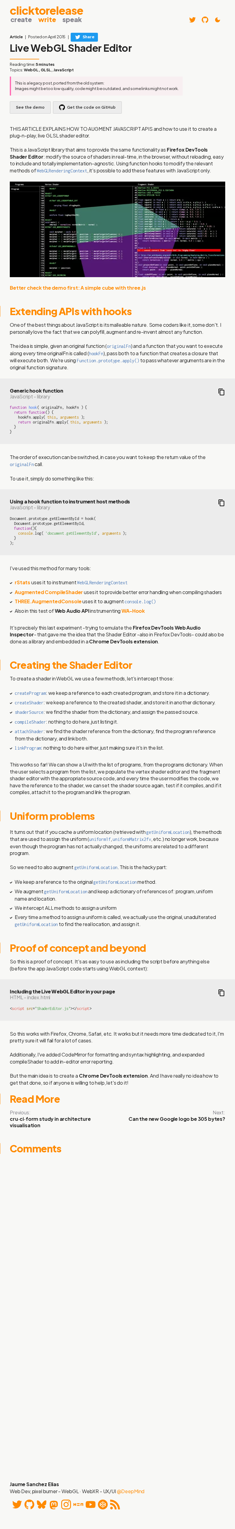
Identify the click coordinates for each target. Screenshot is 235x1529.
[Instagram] (66, 1504)
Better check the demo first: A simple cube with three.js (78, 287)
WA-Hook (133, 611)
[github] (205, 20)
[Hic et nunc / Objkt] (78, 1504)
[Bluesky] (42, 1504)
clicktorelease (46, 9)
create (21, 19)
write (47, 19)
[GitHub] (29, 1504)
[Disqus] (117, 1235)
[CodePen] (103, 1504)
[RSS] (115, 1504)
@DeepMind (131, 1491)
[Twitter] (17, 1504)
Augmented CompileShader (49, 592)
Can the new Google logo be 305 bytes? (177, 1119)
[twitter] (192, 20)
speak (72, 19)
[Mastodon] (54, 1504)
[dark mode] (217, 20)
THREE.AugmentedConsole (48, 601)
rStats (22, 582)
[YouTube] (90, 1504)
